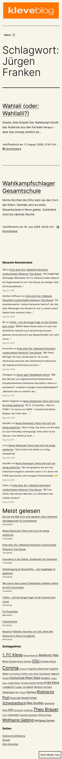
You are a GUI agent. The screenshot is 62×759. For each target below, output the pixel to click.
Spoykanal (18, 710)
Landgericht (8, 687)
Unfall (4, 715)
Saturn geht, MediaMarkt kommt (33, 374)
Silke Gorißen (35, 703)
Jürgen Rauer (14, 683)
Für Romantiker (10, 611)
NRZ (17, 692)
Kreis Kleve (51, 682)
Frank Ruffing (14, 674)
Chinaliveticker (9, 621)
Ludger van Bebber (24, 687)
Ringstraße (15, 698)
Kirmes (40, 683)
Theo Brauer (46, 709)
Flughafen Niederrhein (38, 669)
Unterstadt (13, 715)
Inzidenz (45, 678)
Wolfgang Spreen (44, 720)
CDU (36, 661)
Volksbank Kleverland (28, 715)
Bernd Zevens (9, 661)
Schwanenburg (14, 703)
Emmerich (23, 669)
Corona (10, 668)
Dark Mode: (47, 754)
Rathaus (31, 692)
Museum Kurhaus (43, 687)
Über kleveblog (10, 744)
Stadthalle (28, 710)
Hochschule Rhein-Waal (24, 677)
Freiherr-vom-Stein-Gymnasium (35, 673)
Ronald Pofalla (29, 697)
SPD (11, 710)
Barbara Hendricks (30, 655)
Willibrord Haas (44, 715)
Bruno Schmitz (24, 661)
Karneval (25, 683)
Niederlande (8, 692)
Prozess (22, 692)
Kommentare (11, 148)
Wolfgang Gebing (18, 720)
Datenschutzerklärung (13, 736)
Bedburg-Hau (49, 655)
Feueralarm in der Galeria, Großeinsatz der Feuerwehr (29, 559)
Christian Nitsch (48, 661)
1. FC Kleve (12, 654)
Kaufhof (32, 683)
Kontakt (6, 740)
